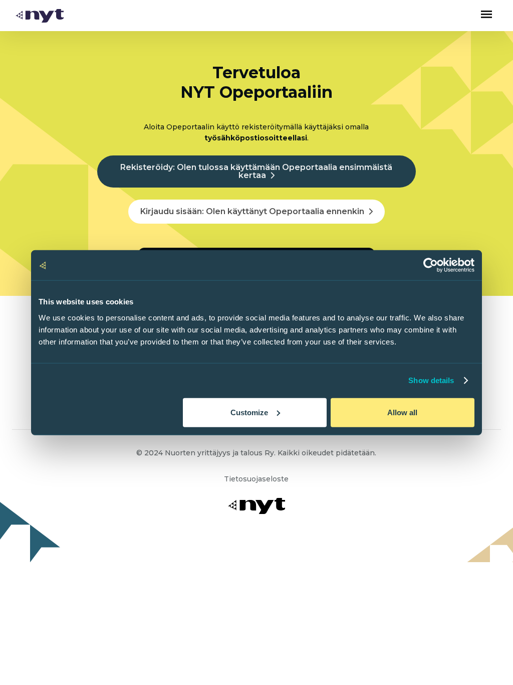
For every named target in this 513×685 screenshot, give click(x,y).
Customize (249, 412)
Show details (431, 380)
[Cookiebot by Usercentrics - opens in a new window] (430, 265)
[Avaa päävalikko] (486, 14)
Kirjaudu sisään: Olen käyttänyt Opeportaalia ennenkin (252, 211)
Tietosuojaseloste (256, 478)
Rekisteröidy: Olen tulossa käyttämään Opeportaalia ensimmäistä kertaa (256, 171)
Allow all (402, 412)
